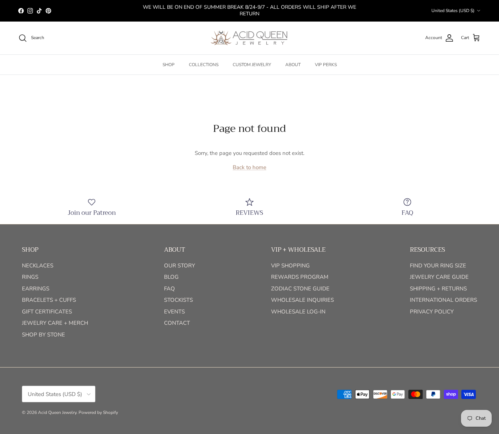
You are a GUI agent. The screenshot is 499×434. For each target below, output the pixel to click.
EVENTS (174, 311)
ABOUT (293, 65)
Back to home (249, 167)
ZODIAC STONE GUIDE (300, 288)
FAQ (169, 288)
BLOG (171, 277)
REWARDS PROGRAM (299, 277)
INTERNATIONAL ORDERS (443, 300)
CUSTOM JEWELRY (252, 65)
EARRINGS (35, 288)
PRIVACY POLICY (432, 311)
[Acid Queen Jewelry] (249, 38)
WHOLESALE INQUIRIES (302, 300)
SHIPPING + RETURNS (438, 288)
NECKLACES (37, 265)
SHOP (169, 65)
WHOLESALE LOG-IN (298, 311)
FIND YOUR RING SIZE (438, 265)
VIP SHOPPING (290, 265)
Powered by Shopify (98, 412)
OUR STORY (179, 265)
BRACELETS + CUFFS (49, 300)
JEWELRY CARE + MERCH (55, 323)
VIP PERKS (326, 65)
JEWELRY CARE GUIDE (439, 277)
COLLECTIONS (203, 65)
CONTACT (177, 323)
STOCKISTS (178, 300)
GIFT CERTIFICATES (47, 311)
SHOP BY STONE (43, 334)
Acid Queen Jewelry (57, 412)
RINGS (30, 277)
